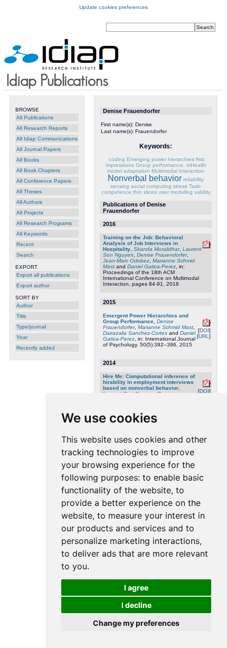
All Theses (29, 191)
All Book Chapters (38, 170)
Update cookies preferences (113, 7)
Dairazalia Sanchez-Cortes (135, 333)
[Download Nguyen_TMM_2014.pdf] (207, 385)
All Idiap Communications (47, 139)
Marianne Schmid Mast (165, 327)
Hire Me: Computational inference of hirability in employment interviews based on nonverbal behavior (149, 382)
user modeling (175, 192)
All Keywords (32, 234)
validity (202, 192)
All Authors (29, 202)
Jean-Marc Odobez (126, 261)
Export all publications (43, 275)
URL (203, 336)
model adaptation (128, 171)
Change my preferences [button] (136, 622)
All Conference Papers (43, 181)
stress (180, 186)
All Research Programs (44, 223)
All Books (27, 160)
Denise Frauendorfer (162, 255)
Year (21, 337)
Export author (33, 285)
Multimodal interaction (178, 171)
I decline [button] (136, 604)
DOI (204, 330)
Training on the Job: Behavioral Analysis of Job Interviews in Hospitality (143, 243)
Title (21, 316)
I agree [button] (136, 587)
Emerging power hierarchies (160, 159)
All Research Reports (42, 128)
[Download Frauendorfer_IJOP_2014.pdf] (207, 324)
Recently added (35, 348)
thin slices (145, 192)
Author (24, 305)
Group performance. (160, 165)
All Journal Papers (38, 149)
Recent (25, 244)
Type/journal (31, 327)
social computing (151, 186)
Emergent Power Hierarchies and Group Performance (145, 318)
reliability (193, 179)
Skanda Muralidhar (156, 249)
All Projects (29, 212)
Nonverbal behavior (145, 178)
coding (117, 159)
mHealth (196, 165)
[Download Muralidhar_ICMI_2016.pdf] (207, 246)
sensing (119, 186)
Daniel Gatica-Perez (151, 266)
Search (25, 255)
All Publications (34, 117)
